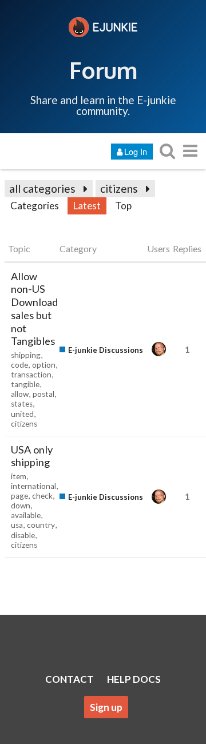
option (44, 364)
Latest (87, 206)
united (22, 414)
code (19, 364)
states (22, 403)
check (42, 495)
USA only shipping (32, 456)
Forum (103, 69)
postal (43, 394)
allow (20, 394)
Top (123, 206)
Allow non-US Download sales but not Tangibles (34, 309)
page (19, 495)
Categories (34, 206)
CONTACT (69, 679)
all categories (42, 188)
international (33, 486)
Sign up (106, 707)
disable (23, 535)
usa (17, 525)
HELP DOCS (134, 679)
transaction (31, 374)
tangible (25, 384)
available (26, 515)
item (18, 476)
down (20, 505)
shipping (26, 355)
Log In (135, 151)
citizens (119, 188)
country (41, 525)
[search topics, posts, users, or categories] (167, 151)
